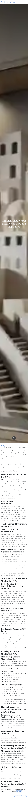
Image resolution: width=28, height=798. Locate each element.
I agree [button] (24, 795)
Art (8, 446)
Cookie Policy (19, 791)
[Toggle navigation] (25, 2)
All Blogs (3, 446)
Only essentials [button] (18, 795)
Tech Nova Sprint (9, 2)
